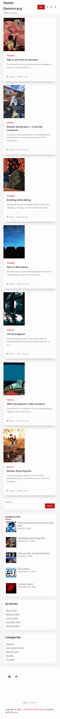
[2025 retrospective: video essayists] (14, 378)
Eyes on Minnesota (17, 267)
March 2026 (11, 610)
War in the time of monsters (22, 59)
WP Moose (13, 712)
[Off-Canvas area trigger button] (55, 7)
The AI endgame (16, 334)
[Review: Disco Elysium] (14, 445)
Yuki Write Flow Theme (33, 709)
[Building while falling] (14, 174)
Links (32, 702)
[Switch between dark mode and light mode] (47, 7)
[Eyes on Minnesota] (14, 241)
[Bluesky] (9, 676)
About (25, 702)
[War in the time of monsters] (14, 34)
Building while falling (19, 199)
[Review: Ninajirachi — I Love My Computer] (14, 101)
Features (10, 330)
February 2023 (12, 626)
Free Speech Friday (15, 648)
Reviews (10, 123)
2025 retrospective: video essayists (26, 403)
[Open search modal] (51, 7)
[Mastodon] (16, 676)
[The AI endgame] (14, 308)
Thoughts (11, 55)
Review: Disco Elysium (19, 470)
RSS (41, 7)
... (30, 67)
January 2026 (12, 618)
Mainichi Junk (12, 651)
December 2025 (13, 622)
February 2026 (12, 614)
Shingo (11, 77)
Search (8, 502)
